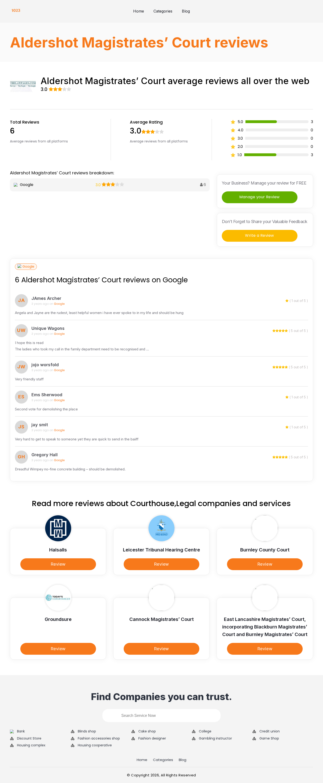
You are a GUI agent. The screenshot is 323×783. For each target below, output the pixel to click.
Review (58, 564)
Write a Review (259, 235)
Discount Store (29, 738)
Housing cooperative (95, 745)
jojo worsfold (45, 364)
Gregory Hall (44, 454)
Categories (162, 11)
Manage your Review (259, 197)
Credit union (269, 731)
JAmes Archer (46, 298)
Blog (186, 11)
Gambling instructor (215, 738)
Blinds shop (87, 731)
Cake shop (147, 731)
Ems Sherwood (46, 394)
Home (138, 11)
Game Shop (269, 738)
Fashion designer (152, 738)
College (205, 731)
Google (28, 266)
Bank (21, 731)
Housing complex (31, 745)
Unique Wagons (48, 328)
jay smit (39, 424)
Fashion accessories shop (99, 738)
